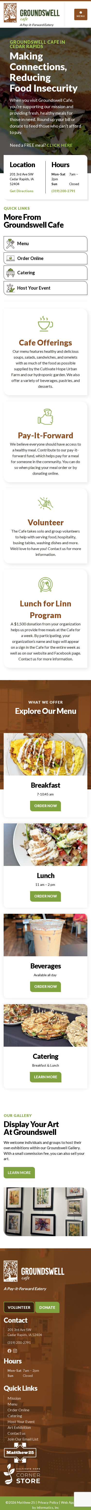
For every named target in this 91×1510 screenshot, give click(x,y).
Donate (47, 1307)
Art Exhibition (19, 1427)
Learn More (45, 1077)
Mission (14, 1398)
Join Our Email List (23, 1439)
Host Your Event (33, 288)
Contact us (16, 1433)
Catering (26, 272)
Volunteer (19, 1307)
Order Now (45, 806)
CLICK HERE (60, 145)
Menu (23, 243)
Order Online (30, 258)
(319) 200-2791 (63, 191)
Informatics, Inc (48, 1508)
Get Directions (21, 191)
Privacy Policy (48, 1502)
